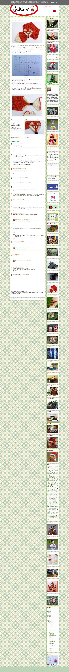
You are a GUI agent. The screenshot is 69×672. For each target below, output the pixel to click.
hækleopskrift (50, 485)
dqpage (14, 199)
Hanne (14, 213)
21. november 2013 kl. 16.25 (24, 274)
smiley (57, 506)
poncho (50, 502)
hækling (49, 486)
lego (53, 493)
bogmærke (49, 469)
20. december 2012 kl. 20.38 (19, 186)
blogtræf (49, 468)
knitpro (48, 491)
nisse (52, 498)
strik (55, 508)
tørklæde (48, 515)
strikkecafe (54, 509)
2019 (49, 611)
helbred (49, 483)
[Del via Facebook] (27, 137)
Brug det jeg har (50, 470)
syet (56, 511)
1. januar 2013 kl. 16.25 (26, 247)
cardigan (48, 471)
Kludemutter (15, 168)
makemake (52, 495)
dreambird (57, 472)
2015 (49, 616)
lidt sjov (56, 493)
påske (53, 503)
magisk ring (48, 495)
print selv (55, 502)
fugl (51, 475)
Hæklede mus (51, 637)
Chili (51, 471)
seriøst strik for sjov (54, 505)
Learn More (53, 2)
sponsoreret (56, 507)
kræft (56, 492)
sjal (47, 506)
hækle (50, 484)
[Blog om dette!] (25, 137)
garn (54, 476)
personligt (56, 501)
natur (57, 497)
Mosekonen (15, 241)
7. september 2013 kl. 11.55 (18, 254)
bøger (56, 470)
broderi (56, 469)
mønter (55, 497)
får (51, 476)
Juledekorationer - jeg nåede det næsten (52, 645)
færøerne (55, 475)
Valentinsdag (50, 516)
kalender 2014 (56, 489)
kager (53, 489)
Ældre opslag (42, 298)
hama (54, 482)
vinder (54, 516)
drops (49, 473)
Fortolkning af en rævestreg (51, 630)
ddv (54, 471)
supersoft (48, 511)
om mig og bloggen (53, 499)
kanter (52, 490)
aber (48, 466)
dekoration (48, 472)
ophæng (57, 499)
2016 (49, 615)
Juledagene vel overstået (51, 624)
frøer (48, 475)
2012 (49, 620)
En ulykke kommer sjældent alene (51, 634)
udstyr (55, 515)
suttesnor (53, 511)
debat (56, 471)
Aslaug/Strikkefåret (18, 219)
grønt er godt (55, 480)
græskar (52, 480)
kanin (49, 490)
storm (49, 508)
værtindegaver (51, 517)
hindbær (52, 483)
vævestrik (56, 517)
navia (49, 498)
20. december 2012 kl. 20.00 (23, 177)
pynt (50, 503)
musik (49, 497)
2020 (49, 610)
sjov (50, 506)
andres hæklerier (51, 467)
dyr (51, 473)
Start (27, 298)
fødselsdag (48, 476)
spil (52, 507)
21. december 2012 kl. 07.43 (21, 193)
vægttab (57, 516)
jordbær (53, 488)
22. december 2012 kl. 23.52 (27, 219)
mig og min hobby (51, 496)
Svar (13, 165)
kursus (48, 493)
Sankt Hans (48, 505)
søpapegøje (48, 512)
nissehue (55, 498)
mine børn (56, 496)
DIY (53, 472)
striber (52, 508)
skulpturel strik (54, 506)
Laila (13, 267)
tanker (53, 512)
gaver (57, 476)
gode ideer (53, 478)
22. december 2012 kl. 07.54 (19, 213)
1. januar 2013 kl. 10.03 (20, 241)
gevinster (54, 477)
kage (50, 489)
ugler (57, 515)
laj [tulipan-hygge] (16, 177)
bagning (56, 467)
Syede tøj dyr (51, 632)
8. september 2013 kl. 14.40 (27, 260)
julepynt (48, 489)
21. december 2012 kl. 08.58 (20, 199)
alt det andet (56, 466)
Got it (57, 2)
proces (48, 503)
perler (53, 501)
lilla (47, 494)
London (56, 494)
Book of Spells (51, 640)
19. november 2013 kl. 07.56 (19, 267)
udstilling (52, 515)
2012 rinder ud (51, 622)
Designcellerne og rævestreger (51, 648)
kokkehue (52, 491)
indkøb (53, 487)
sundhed (56, 510)
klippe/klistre (55, 490)
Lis (13, 143)
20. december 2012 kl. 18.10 (18, 143)
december (50, 621)
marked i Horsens (39, 45)
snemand (49, 507)
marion (14, 186)
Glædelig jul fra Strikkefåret (51, 626)
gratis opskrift (53, 479)
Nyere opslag (13, 298)
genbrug (50, 477)
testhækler (53, 513)
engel (54, 473)
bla (13, 254)
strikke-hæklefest (49, 509)
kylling (51, 493)
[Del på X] (26, 137)
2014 (49, 617)
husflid (57, 483)
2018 (49, 612)
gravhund (48, 480)
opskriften (33, 52)
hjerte (55, 483)
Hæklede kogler (51, 643)
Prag (52, 502)
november (50, 650)
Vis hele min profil (50, 103)
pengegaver (49, 501)
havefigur (57, 482)
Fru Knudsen (15, 193)
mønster (52, 497)
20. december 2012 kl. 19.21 (21, 168)
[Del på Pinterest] (28, 137)
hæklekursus (55, 484)
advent (51, 466)
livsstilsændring (51, 494)
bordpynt (53, 469)
